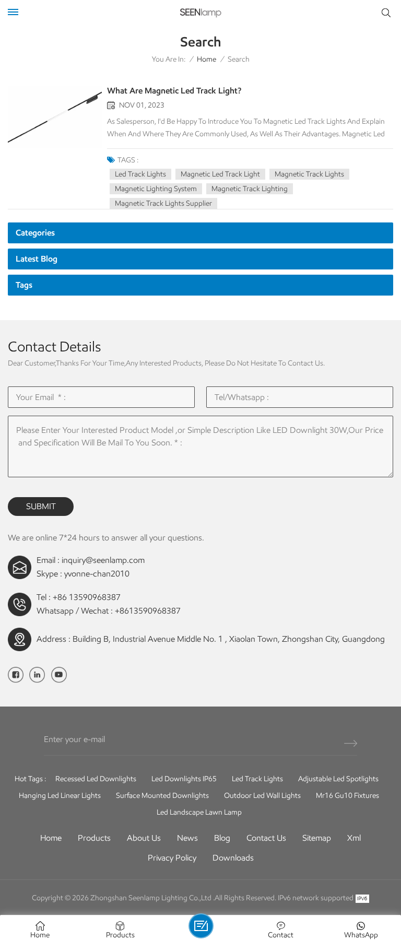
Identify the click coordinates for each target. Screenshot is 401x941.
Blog (222, 838)
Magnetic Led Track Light (220, 174)
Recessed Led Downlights (95, 778)
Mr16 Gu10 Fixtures (347, 795)
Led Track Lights (140, 174)
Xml (354, 838)
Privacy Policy (172, 858)
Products (94, 838)
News (187, 838)
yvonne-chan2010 (96, 574)
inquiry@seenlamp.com (103, 560)
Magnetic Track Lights (309, 174)
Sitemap (316, 838)
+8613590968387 (148, 611)
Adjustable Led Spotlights (338, 778)
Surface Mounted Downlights (162, 795)
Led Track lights (257, 778)
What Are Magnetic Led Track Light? (174, 91)
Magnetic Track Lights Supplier (163, 203)
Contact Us (266, 838)
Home (206, 59)
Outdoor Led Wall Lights (262, 795)
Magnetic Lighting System (156, 188)
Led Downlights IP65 (184, 778)
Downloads (233, 858)
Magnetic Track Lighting (249, 188)
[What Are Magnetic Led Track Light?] (55, 117)
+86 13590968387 (87, 597)
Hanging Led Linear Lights (60, 795)
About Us (144, 838)
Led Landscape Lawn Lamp (199, 812)
